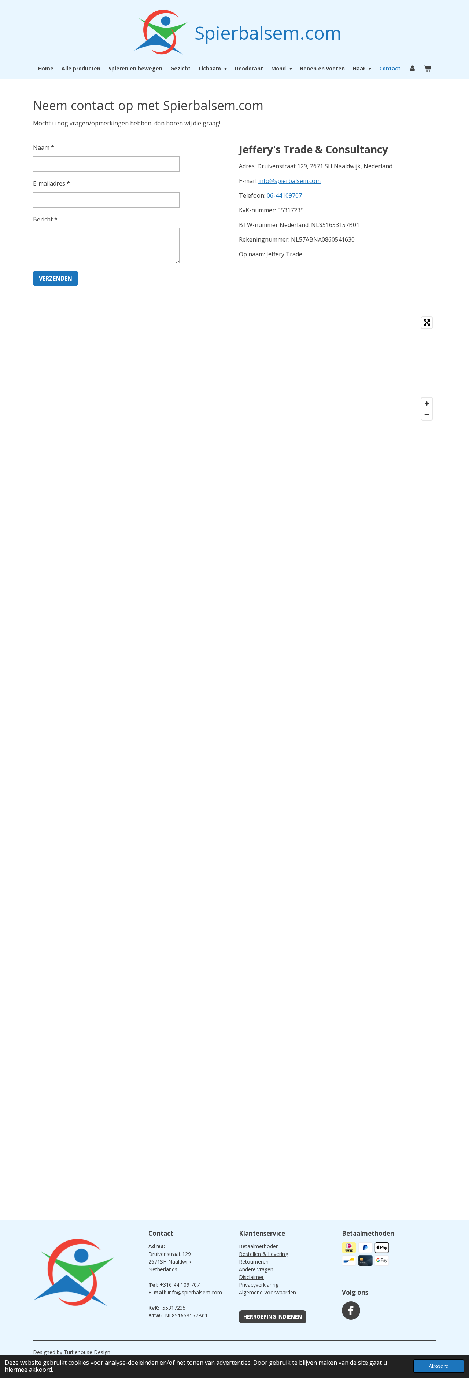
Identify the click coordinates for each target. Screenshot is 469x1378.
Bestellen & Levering (263, 1253)
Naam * (43, 147)
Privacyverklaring (258, 1284)
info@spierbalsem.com (289, 181)
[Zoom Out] (426, 414)
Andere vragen (256, 1269)
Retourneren (254, 1261)
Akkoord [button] (439, 1366)
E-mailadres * (51, 183)
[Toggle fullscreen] (426, 322)
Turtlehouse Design (87, 1352)
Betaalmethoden (259, 1246)
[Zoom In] (426, 403)
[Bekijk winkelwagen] (427, 68)
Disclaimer (251, 1276)
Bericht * (45, 219)
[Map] (234, 369)
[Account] (412, 68)
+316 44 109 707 (180, 1284)
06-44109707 (284, 195)
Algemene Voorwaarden (267, 1292)
